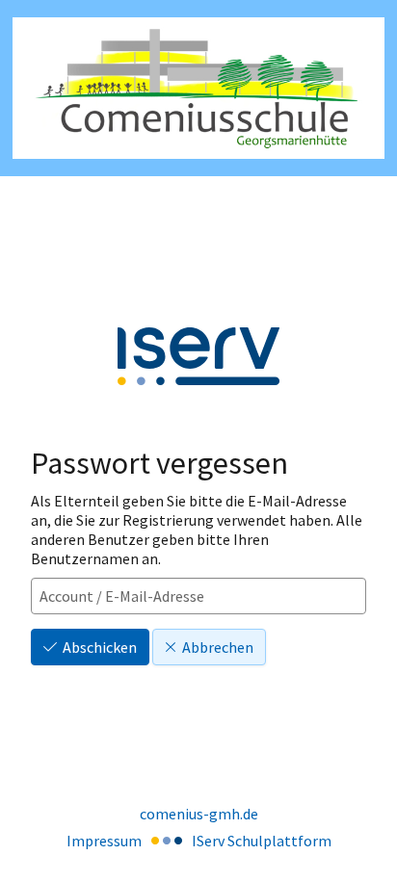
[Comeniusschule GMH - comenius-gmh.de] (198, 87)
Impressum (104, 840)
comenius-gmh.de (199, 813)
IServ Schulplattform (261, 840)
